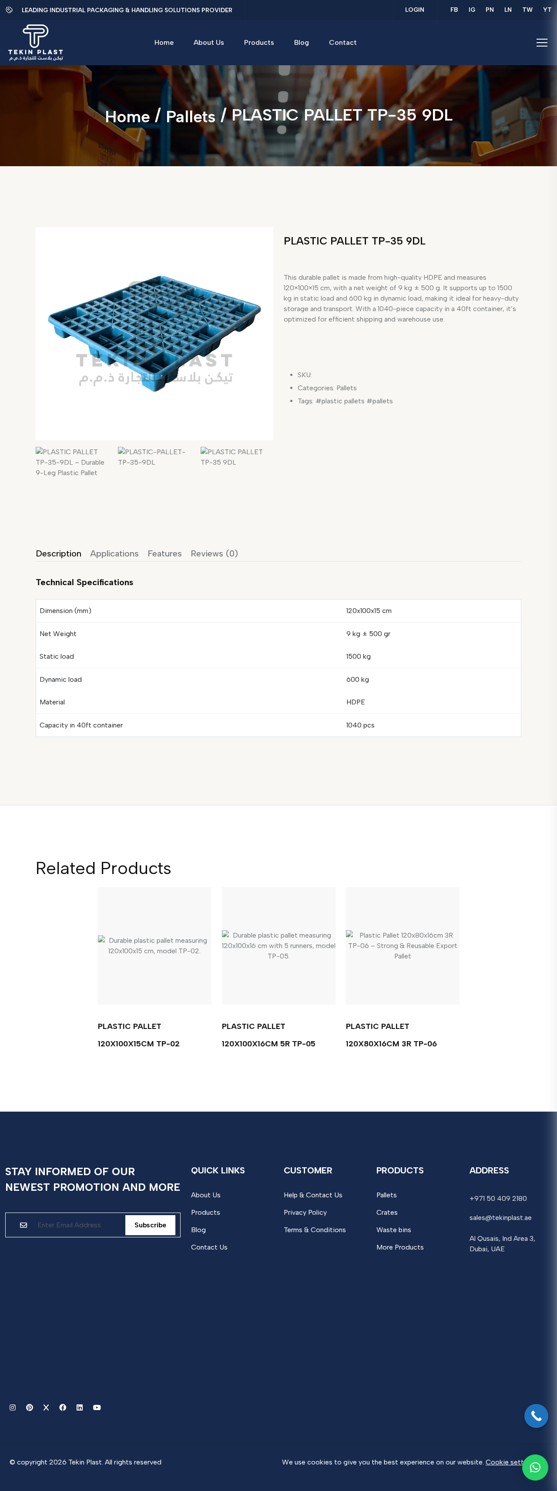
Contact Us (209, 1247)
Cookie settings (511, 1462)
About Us (206, 1195)
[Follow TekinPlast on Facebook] (63, 1407)
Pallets (191, 117)
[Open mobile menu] (542, 42)
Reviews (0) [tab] (214, 553)
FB (454, 9)
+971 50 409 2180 (498, 1198)
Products (205, 1212)
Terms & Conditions (315, 1230)
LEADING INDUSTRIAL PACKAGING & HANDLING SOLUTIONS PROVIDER (127, 10)
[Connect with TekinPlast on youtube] (97, 1407)
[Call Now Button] (536, 1416)
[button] (535, 1467)
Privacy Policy (305, 1212)
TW (527, 9)
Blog (198, 1230)
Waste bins (393, 1230)
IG (472, 9)
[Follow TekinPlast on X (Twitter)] (47, 1407)
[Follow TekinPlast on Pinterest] (30, 1407)
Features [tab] (165, 553)
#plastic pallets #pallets (354, 401)
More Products (400, 1247)
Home (127, 117)
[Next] (264, 322)
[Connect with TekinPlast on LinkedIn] (80, 1407)
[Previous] (51, 322)
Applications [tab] (114, 553)
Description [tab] (58, 553)
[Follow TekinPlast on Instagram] (13, 1407)
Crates (387, 1212)
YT (547, 9)
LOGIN (414, 10)
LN (508, 9)
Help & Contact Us (313, 1195)
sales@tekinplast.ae (501, 1217)
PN (490, 9)
